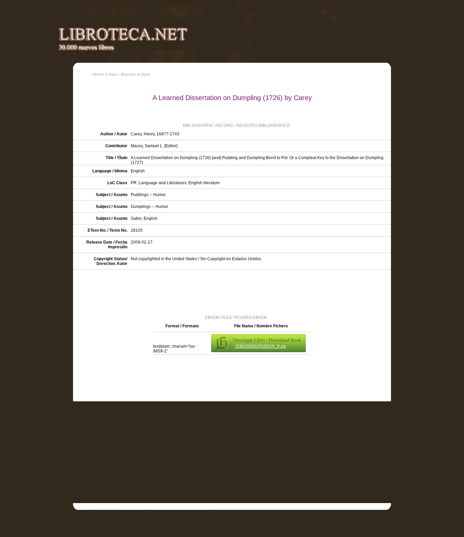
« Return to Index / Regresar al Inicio (120, 74)
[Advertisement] (232, 291)
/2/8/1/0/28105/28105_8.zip (260, 346)
